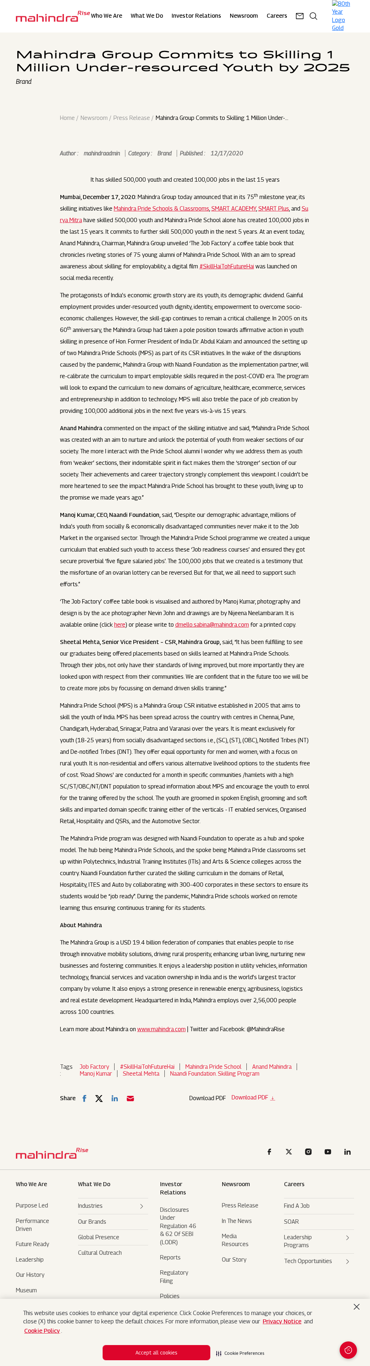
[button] (240, 1351)
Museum (26, 1290)
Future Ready (32, 1244)
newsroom (244, 16)
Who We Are (106, 16)
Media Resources (235, 1240)
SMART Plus (273, 208)
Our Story (234, 1259)
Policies (170, 1296)
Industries (90, 1205)
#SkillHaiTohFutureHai (226, 266)
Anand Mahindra (272, 1066)
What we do (147, 16)
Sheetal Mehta (141, 1073)
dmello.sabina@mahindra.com (212, 624)
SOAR (291, 1221)
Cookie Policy (42, 1330)
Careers (294, 1184)
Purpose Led (32, 1205)
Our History (30, 1274)
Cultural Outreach (100, 1252)
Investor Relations (196, 16)
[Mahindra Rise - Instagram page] (309, 1153)
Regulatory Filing (174, 1276)
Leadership (30, 1259)
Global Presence (98, 1237)
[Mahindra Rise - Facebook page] (270, 1153)
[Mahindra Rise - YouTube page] (329, 1153)
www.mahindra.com (161, 1029)
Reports (170, 1257)
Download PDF (250, 1097)
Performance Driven (32, 1225)
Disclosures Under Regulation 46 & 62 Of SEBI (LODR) (178, 1226)
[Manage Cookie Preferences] (348, 1350)
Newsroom (94, 118)
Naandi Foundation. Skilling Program (214, 1073)
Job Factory (94, 1066)
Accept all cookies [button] (156, 1352)
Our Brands (92, 1221)
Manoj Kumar (96, 1073)
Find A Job (297, 1205)
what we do (94, 1184)
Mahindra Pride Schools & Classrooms (161, 208)
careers (277, 16)
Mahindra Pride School (213, 1066)
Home (67, 118)
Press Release (131, 118)
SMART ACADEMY (233, 208)
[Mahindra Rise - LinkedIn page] (348, 1153)
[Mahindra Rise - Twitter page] (290, 1153)
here (119, 624)
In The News (237, 1221)
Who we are (31, 1184)
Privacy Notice (282, 1321)
